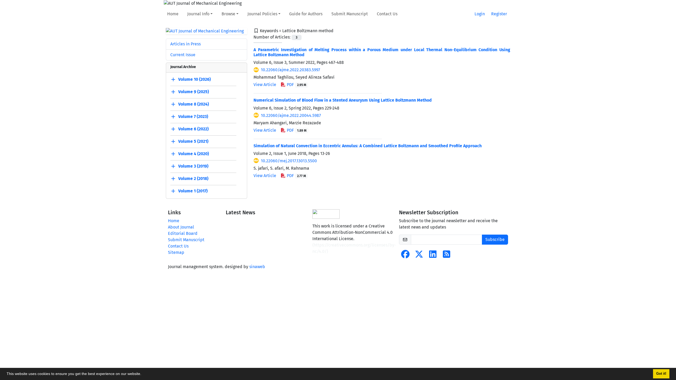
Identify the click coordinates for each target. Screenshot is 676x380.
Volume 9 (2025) (193, 91)
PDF (296, 84)
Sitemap (176, 252)
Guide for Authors (305, 13)
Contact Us (387, 13)
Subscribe (495, 239)
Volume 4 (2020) (193, 153)
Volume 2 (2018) (193, 178)
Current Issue (182, 54)
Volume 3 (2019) (193, 166)
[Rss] (446, 255)
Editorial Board (183, 233)
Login (480, 13)
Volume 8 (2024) (193, 104)
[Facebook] (405, 255)
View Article (264, 84)
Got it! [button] (661, 374)
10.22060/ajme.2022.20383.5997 (290, 69)
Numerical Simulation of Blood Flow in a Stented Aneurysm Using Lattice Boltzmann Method (342, 100)
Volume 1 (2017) (193, 191)
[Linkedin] (432, 255)
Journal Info (198, 13)
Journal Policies (262, 13)
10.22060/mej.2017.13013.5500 (289, 160)
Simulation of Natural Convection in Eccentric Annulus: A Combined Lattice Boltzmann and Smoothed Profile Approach (367, 145)
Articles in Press (185, 43)
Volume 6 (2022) (193, 129)
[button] (143, 374)
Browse (228, 13)
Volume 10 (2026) (194, 79)
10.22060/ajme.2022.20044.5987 (291, 115)
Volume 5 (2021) (193, 141)
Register (499, 13)
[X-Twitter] (419, 255)
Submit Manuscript (349, 13)
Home (173, 13)
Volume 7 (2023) (193, 116)
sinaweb (257, 266)
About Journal (181, 227)
